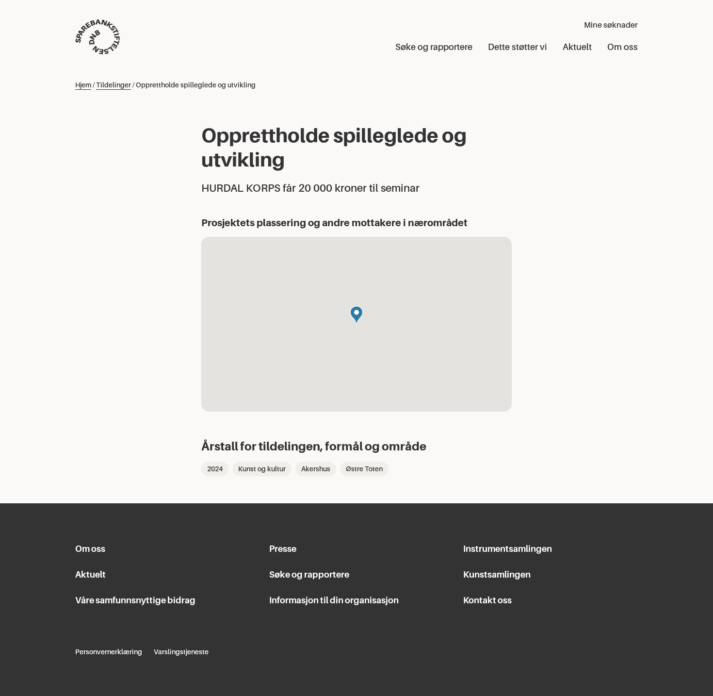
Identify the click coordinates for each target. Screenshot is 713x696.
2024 (215, 469)
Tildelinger (113, 85)
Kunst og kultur (262, 469)
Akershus (315, 469)
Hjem (83, 85)
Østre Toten (364, 469)
